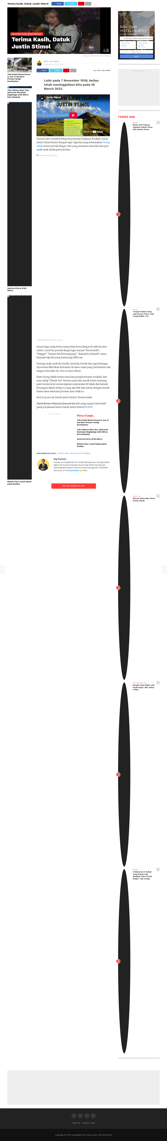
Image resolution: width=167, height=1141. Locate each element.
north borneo (84, 453)
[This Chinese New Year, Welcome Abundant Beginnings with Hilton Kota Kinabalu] (19, 86)
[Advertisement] (55, 431)
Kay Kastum (54, 61)
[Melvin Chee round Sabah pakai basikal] (19, 295)
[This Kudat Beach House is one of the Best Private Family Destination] (19, 71)
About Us (76, 1123)
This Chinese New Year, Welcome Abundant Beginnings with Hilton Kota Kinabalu (18, 93)
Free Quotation (72, 470)
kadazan (73, 453)
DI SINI (89, 407)
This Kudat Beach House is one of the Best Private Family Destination (18, 77)
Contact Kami (89, 1123)
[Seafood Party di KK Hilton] (19, 102)
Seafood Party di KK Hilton (16, 289)
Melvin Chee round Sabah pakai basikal (19, 483)
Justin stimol (63, 453)
